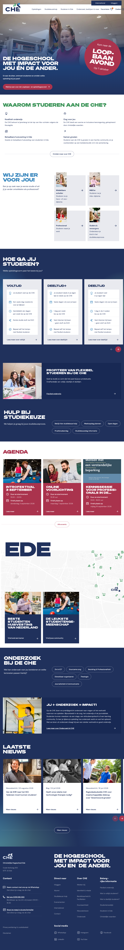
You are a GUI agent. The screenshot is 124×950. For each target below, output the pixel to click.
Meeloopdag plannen (92, 424)
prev (111, 349)
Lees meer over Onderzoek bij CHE (60, 728)
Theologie (84, 677)
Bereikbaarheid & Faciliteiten (83, 897)
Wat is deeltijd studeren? (110, 899)
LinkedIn (61, 939)
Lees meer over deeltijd (97, 340)
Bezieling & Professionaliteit (99, 669)
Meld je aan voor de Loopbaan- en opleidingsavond (26, 87)
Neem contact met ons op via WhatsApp (23, 887)
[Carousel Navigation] (62, 349)
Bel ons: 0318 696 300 (15, 897)
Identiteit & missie (84, 890)
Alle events (62, 524)
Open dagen (113, 424)
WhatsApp (62, 932)
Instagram (84, 932)
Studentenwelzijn (106, 905)
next (118, 349)
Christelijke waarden (108, 917)
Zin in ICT (58, 669)
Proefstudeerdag (61, 431)
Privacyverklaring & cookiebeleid (15, 927)
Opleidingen (36, 9)
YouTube (84, 939)
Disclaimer (7, 933)
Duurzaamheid (82, 905)
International (100, 3)
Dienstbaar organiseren (64, 677)
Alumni (56, 890)
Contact (57, 914)
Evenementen (59, 902)
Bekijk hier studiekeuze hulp (66, 424)
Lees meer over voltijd (16, 340)
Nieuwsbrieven (83, 911)
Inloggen (114, 3)
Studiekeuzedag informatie (86, 431)
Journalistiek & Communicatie (67, 684)
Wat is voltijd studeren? (109, 893)
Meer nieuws (62, 830)
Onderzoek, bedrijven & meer (88, 9)
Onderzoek (81, 917)
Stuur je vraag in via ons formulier (20, 910)
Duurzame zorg (75, 669)
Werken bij (81, 885)
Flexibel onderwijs (53, 394)
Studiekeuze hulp (60, 896)
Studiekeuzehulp (51, 9)
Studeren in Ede (67, 9)
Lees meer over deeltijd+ (58, 340)
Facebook (107, 932)
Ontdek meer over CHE (62, 154)
